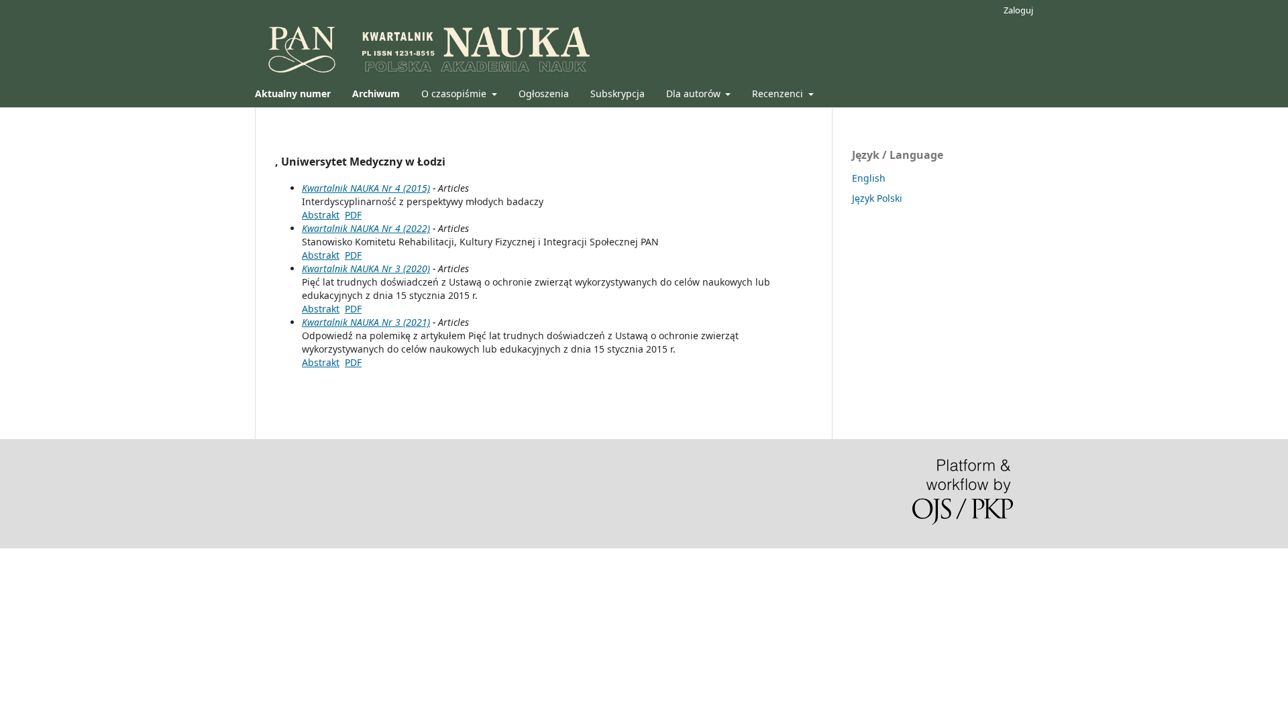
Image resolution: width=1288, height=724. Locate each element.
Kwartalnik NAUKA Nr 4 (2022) (366, 228)
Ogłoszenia (544, 93)
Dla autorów (694, 93)
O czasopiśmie (455, 93)
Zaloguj (1018, 10)
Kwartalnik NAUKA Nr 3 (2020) (366, 268)
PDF (353, 214)
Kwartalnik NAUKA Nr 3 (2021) (366, 322)
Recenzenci (779, 93)
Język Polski (877, 198)
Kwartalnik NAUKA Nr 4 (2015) (366, 188)
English (868, 178)
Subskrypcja (617, 93)
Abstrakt (320, 214)
